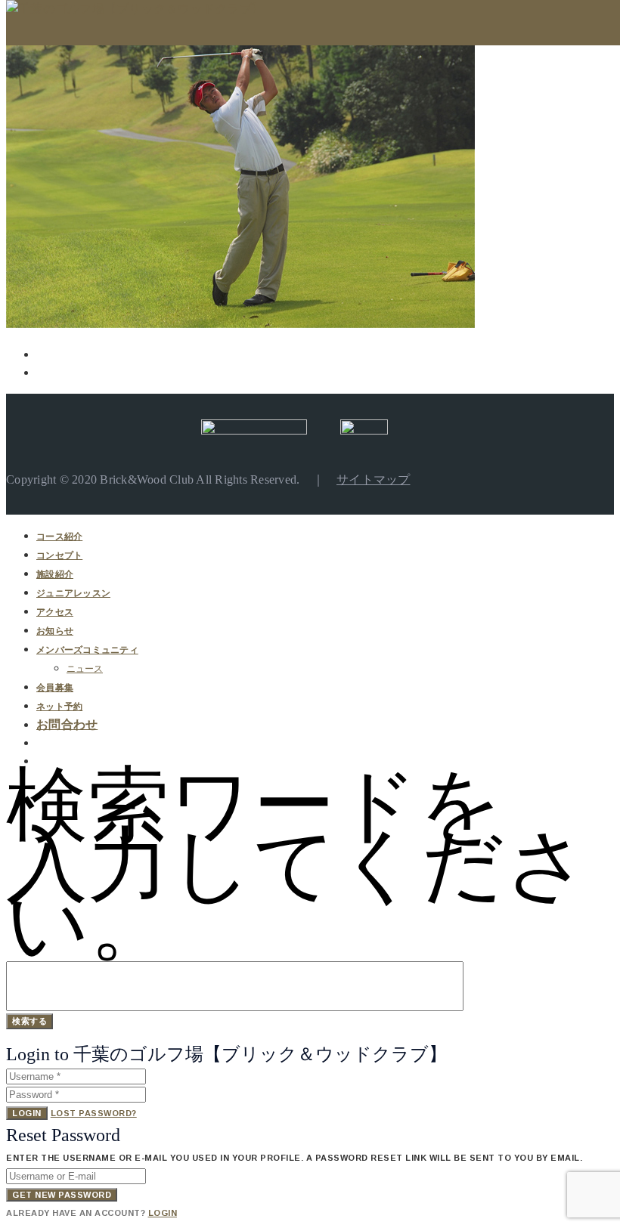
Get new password (61, 1194)
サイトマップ (373, 479)
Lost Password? (94, 1113)
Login (27, 1113)
